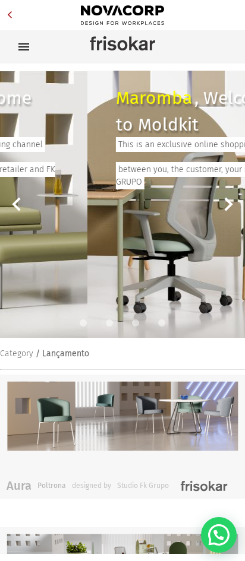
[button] (219, 535)
